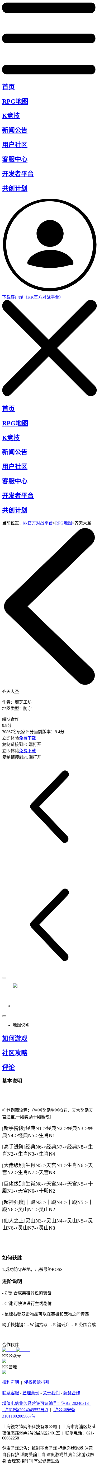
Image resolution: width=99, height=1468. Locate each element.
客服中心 (14, 159)
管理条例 (30, 1393)
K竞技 (11, 115)
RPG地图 (15, 101)
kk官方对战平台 (38, 523)
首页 (8, 86)
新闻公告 (14, 130)
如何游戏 (14, 1038)
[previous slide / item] (4, 977)
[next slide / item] (4, 1016)
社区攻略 (14, 1052)
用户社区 (14, 144)
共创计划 (14, 188)
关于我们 (51, 1393)
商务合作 (71, 1393)
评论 (8, 1067)
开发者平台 (18, 173)
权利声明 (10, 1382)
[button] (23, 995)
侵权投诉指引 (36, 1382)
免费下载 (27, 738)
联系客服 (10, 1393)
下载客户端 (32, 297)
